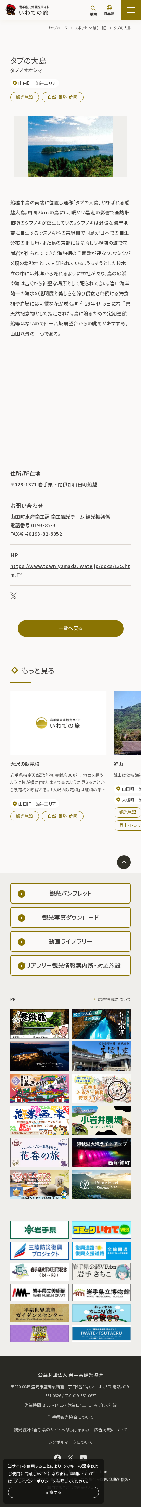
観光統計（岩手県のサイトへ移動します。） (51, 1429)
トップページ (58, 27)
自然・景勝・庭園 (62, 97)
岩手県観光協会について (70, 1417)
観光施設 (24, 97)
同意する (53, 1492)
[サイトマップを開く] (131, 10)
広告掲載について (114, 999)
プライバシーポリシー (33, 1481)
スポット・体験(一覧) (91, 27)
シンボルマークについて (71, 1442)
